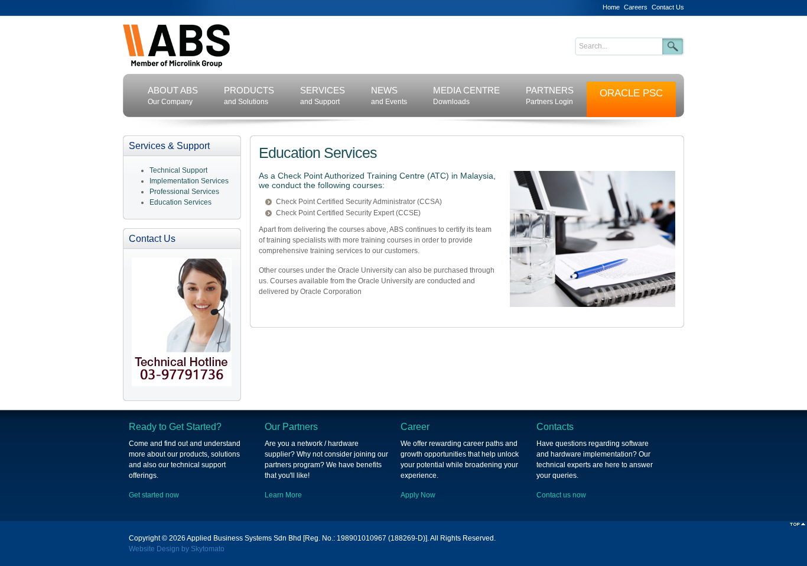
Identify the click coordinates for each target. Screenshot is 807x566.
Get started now (154, 495)
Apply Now (418, 495)
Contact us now (561, 495)
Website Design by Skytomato (176, 549)
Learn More (283, 495)
